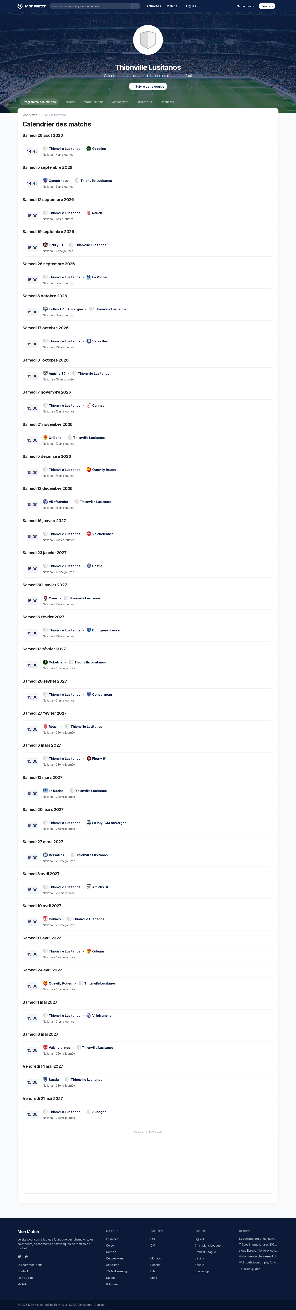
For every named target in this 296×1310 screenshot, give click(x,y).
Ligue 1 (199, 1239)
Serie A (199, 1264)
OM (152, 1245)
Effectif (70, 102)
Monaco (155, 1258)
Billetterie (112, 1284)
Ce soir (111, 1245)
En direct (112, 1239)
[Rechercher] (135, 6)
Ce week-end (115, 1258)
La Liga (199, 1258)
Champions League (207, 1245)
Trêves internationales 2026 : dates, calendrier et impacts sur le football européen (258, 1244)
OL (152, 1252)
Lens (153, 1277)
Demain (111, 1252)
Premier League (205, 1252)
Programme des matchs (39, 102)
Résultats (167, 102)
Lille (152, 1271)
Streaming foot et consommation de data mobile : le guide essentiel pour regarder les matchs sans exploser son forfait (258, 1238)
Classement (120, 102)
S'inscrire (267, 6)
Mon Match (30, 115)
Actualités (153, 6)
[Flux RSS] (33, 1256)
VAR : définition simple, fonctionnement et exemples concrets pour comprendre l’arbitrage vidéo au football (258, 1262)
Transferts (144, 102)
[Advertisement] (146, 1163)
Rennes (155, 1264)
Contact (23, 1271)
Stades (111, 1277)
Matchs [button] (172, 6)
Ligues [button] (191, 6)
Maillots (23, 1284)
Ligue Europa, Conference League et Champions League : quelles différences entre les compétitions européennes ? (258, 1250)
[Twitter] (20, 1256)
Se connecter (246, 6)
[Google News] (27, 1256)
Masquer (155, 1131)
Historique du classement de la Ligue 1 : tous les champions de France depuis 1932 (258, 1256)
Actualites (112, 1264)
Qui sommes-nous (30, 1264)
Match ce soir (93, 102)
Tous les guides (249, 1269)
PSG (153, 1239)
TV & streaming (116, 1271)
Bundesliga (202, 1271)
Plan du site (25, 1277)
